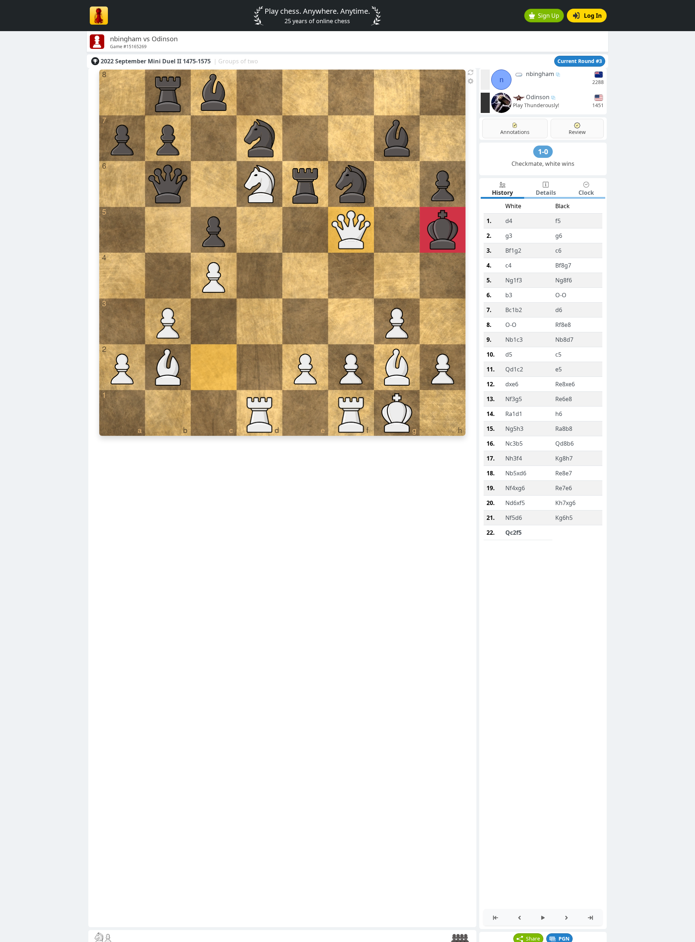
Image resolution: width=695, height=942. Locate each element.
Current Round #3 (579, 61)
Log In (593, 16)
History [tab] (502, 193)
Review (577, 132)
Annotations (515, 132)
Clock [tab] (586, 193)
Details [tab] (546, 193)
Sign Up (548, 16)
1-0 (543, 151)
